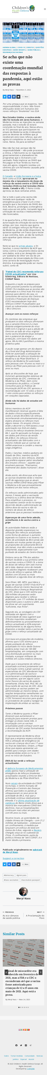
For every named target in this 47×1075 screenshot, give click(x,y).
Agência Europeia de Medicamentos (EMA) (24, 769)
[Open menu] (45, 9)
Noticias (40, 1056)
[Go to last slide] (6, 972)
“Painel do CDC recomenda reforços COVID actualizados (24, 272)
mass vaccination (11, 880)
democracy (9, 875)
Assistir (31, 1059)
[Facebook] (16, 1045)
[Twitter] (21, 1045)
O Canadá (7, 176)
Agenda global (9, 47)
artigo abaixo (26, 246)
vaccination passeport (30, 880)
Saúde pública (34, 50)
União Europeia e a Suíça (28, 176)
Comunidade (30, 1056)
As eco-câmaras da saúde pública (11, 916)
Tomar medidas (17, 1056)
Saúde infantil (19, 50)
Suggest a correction (13, 858)
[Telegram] (31, 1045)
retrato (14, 783)
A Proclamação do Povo (35, 915)
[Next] (40, 972)
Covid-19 (21, 47)
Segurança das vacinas (13, 52)
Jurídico (15, 1059)
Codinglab (31, 1069)
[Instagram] (26, 1045)
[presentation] (23, 953)
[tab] (19, 1007)
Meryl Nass (9, 90)
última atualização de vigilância (22, 801)
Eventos (30, 47)
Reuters (37, 830)
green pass (21, 875)
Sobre (6, 1056)
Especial (23, 1059)
